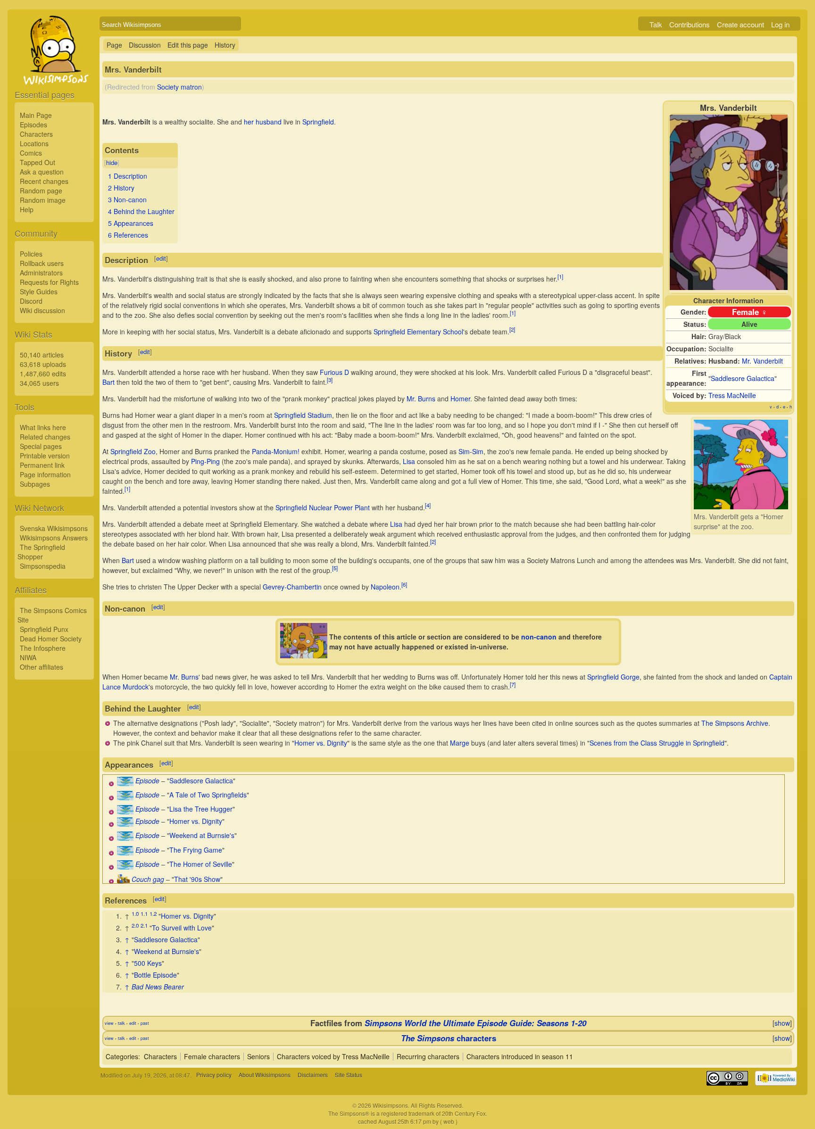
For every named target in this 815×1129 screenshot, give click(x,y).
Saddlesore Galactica (742, 378)
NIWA (28, 657)
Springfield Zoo (133, 451)
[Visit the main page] (54, 71)
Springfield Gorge (613, 676)
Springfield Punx (44, 629)
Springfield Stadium (303, 415)
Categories (122, 1056)
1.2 (153, 913)
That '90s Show (197, 879)
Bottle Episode (155, 975)
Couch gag (148, 879)
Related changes (45, 436)
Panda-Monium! (275, 451)
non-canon (539, 636)
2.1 (144, 925)
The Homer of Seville (200, 864)
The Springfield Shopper (41, 551)
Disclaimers (313, 1075)
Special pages (41, 446)
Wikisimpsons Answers (54, 537)
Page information (45, 474)
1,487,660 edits (43, 373)
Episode (147, 780)
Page (114, 45)
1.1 (144, 913)
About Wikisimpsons (265, 1075)
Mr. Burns (421, 398)
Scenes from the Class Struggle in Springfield (657, 742)
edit (161, 258)
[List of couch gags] (123, 881)
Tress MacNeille (732, 395)
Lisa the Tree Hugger (201, 809)
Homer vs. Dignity (320, 742)
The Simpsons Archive (734, 723)
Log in (780, 24)
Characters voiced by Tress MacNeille (333, 1056)
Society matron (179, 86)
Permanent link (42, 465)
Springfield (318, 121)
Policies (31, 253)
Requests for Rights (49, 282)
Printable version (45, 455)
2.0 (135, 925)
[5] (335, 568)
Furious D (334, 372)
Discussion (145, 45)
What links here (43, 427)
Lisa (409, 461)
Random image (43, 200)
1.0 (135, 913)
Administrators (41, 272)
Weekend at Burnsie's (201, 835)
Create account (740, 24)
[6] (404, 584)
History (225, 45)
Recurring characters (428, 1056)
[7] (513, 684)
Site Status (348, 1075)
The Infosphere (43, 648)
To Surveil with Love (182, 927)
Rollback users (42, 263)
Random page (41, 190)
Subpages (35, 484)
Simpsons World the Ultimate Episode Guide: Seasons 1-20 (475, 1023)
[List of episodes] (125, 783)
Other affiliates (41, 667)
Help (26, 209)
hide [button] (111, 162)
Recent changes (44, 181)
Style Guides (39, 291)
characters (448, 1038)
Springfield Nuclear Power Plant (322, 507)
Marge (459, 742)
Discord (31, 301)
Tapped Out (37, 162)
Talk (655, 24)
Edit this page (187, 45)
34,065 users (39, 383)
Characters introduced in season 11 (519, 1056)
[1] (560, 276)
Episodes (33, 124)
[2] (512, 329)
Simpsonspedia (43, 566)
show (782, 1023)
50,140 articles (42, 354)
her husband (263, 121)
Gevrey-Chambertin (292, 586)
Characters (36, 134)
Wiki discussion (42, 310)
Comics (31, 153)
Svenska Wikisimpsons (54, 528)
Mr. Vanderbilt (762, 360)
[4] (428, 505)
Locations (34, 143)
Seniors (258, 1056)
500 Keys (148, 963)
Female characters (212, 1056)
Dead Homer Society (51, 638)
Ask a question (42, 171)
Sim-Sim (470, 451)
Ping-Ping (205, 461)
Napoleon (385, 586)
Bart (108, 382)
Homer (460, 398)
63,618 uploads (43, 364)
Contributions (689, 24)
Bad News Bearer (158, 986)
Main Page (36, 115)
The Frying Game (195, 850)
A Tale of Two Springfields (208, 794)
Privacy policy (214, 1075)
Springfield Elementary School (418, 331)
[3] (330, 379)
